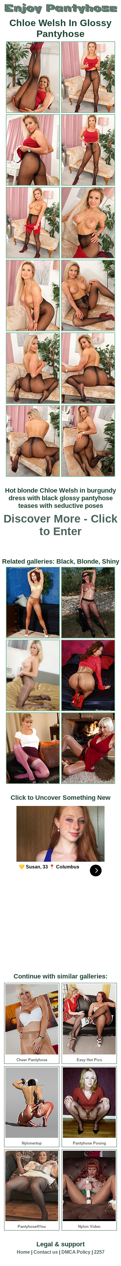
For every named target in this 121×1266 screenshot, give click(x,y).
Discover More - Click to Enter (60, 525)
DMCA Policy (75, 1252)
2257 (99, 1252)
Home (23, 1252)
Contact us (45, 1252)
